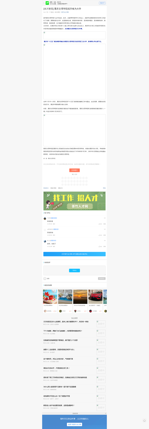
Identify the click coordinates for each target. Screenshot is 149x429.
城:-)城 (49, 240)
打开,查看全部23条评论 (74, 254)
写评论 (74, 270)
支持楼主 (74, 170)
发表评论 (101, 278)
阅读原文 (46, 188)
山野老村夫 (50, 229)
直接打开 (102, 3)
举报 (104, 188)
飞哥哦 (49, 218)
